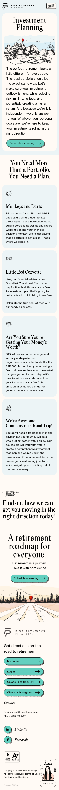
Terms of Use (32, 773)
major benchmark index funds (24, 362)
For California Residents (16, 777)
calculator (25, 307)
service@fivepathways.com (24, 712)
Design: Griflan (11, 785)
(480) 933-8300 (18, 716)
